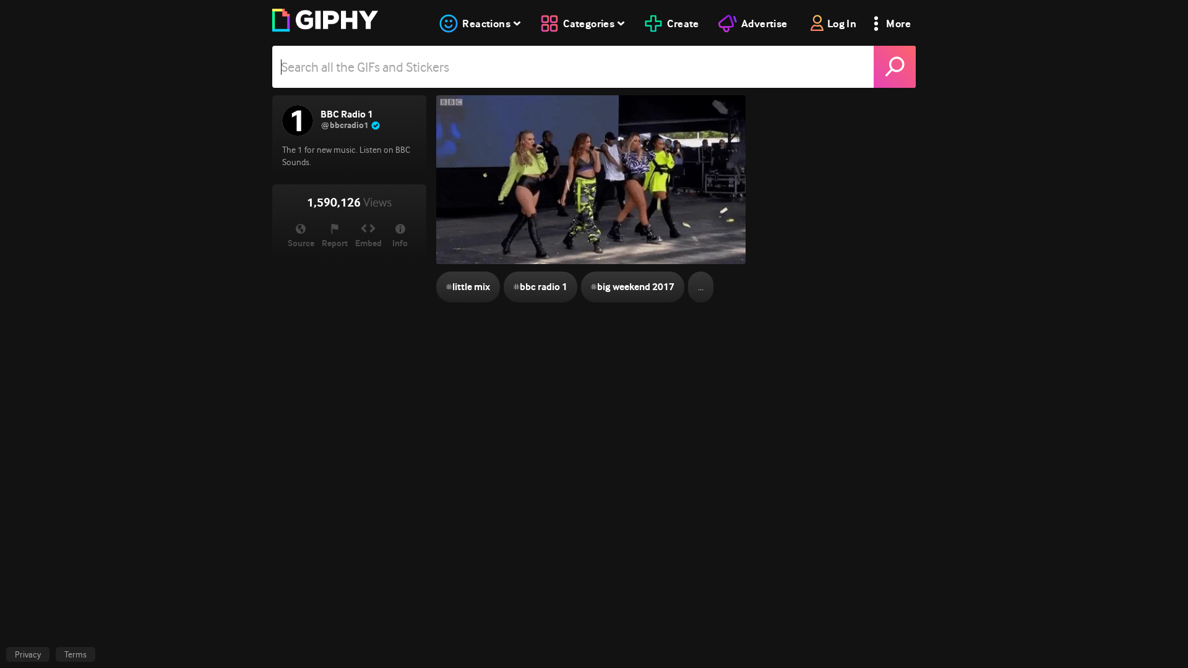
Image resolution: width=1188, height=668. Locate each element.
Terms (75, 654)
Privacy (28, 654)
